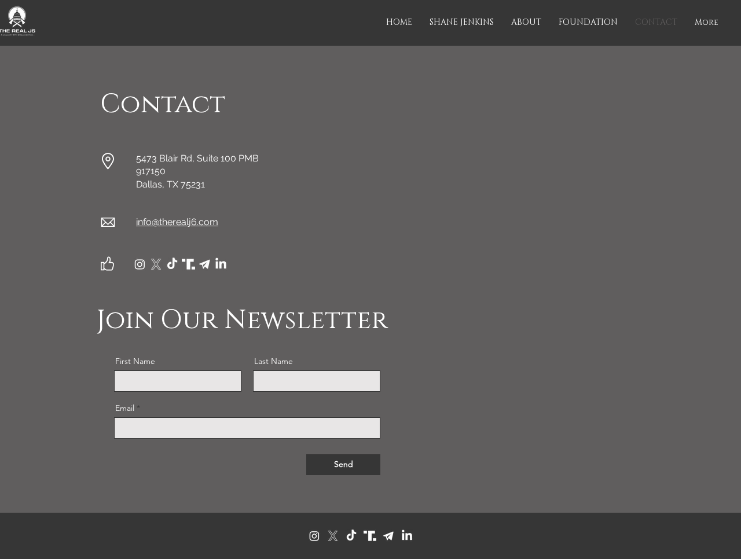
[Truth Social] (370, 535)
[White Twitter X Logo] (156, 264)
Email (124, 408)
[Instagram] (139, 264)
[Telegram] (388, 535)
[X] (333, 535)
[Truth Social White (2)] (188, 264)
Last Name (273, 361)
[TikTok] (172, 264)
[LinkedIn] (221, 264)
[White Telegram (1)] (204, 264)
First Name (135, 361)
